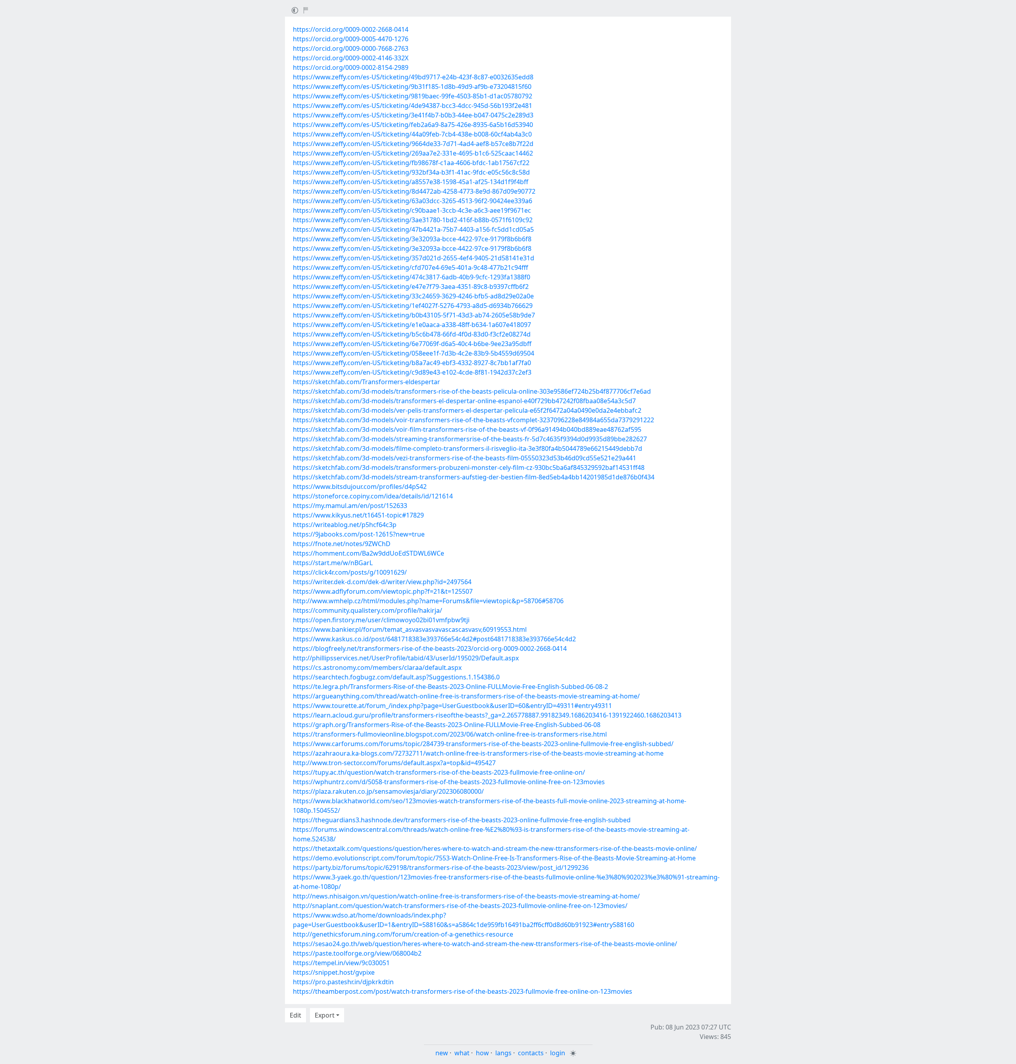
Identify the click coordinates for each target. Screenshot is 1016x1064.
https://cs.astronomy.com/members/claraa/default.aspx (377, 667)
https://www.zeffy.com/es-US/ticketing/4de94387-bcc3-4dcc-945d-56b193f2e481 (412, 105)
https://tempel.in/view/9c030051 (341, 962)
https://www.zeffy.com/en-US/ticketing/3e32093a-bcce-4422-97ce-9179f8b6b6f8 (412, 239)
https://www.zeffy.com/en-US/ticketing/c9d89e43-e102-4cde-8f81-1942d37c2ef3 (412, 372)
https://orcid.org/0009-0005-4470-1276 (350, 39)
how (482, 1053)
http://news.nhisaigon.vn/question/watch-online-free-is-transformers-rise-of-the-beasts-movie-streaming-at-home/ (466, 896)
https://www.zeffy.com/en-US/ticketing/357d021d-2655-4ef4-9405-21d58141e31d (413, 258)
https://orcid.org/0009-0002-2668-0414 (350, 29)
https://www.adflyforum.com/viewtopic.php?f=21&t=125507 (383, 591)
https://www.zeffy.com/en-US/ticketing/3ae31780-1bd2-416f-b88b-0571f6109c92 (413, 219)
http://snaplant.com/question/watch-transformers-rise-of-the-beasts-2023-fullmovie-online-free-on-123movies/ (460, 905)
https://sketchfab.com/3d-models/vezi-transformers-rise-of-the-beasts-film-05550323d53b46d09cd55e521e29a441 (464, 458)
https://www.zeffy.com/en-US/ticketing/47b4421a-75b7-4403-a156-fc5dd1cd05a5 (413, 229)
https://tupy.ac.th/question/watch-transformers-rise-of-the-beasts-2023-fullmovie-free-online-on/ (439, 772)
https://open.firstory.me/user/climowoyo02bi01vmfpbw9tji (381, 620)
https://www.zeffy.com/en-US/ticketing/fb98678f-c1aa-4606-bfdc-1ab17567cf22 (411, 162)
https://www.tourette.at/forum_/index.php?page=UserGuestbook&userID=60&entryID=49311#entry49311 (452, 705)
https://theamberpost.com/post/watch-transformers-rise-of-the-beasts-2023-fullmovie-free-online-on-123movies (462, 991)
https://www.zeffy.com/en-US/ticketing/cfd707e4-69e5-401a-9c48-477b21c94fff (410, 267)
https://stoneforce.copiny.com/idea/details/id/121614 (373, 496)
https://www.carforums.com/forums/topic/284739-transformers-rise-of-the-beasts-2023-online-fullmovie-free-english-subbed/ (483, 743)
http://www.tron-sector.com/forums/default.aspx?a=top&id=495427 (394, 762)
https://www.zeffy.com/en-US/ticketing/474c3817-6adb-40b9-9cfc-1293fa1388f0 (411, 277)
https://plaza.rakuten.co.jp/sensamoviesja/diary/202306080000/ (388, 791)
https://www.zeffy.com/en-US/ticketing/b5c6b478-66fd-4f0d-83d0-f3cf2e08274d (412, 334)
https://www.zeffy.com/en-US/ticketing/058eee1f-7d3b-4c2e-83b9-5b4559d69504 (413, 353)
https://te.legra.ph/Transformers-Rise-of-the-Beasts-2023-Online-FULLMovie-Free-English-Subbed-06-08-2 (450, 686)
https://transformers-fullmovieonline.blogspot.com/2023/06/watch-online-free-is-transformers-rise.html (450, 734)
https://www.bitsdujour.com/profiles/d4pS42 (360, 486)
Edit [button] (295, 1015)
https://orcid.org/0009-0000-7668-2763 (350, 48)
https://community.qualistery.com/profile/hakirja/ (367, 610)
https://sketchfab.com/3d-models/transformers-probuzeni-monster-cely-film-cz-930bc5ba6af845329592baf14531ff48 (469, 467)
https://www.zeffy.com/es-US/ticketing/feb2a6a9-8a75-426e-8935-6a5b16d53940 (413, 124)
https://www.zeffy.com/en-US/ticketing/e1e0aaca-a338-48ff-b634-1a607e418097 (412, 324)
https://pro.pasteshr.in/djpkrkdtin (343, 981)
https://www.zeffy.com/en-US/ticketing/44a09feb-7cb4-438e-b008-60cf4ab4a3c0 (412, 134)
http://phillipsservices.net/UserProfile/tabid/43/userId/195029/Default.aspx (406, 658)
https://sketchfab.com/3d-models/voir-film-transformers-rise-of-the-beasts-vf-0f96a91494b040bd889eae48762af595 (467, 429)
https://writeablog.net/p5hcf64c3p (344, 524)
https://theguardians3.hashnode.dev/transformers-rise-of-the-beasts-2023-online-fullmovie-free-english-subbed (462, 820)
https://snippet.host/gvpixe (334, 972)
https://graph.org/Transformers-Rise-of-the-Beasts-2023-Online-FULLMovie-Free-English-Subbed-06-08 (446, 724)
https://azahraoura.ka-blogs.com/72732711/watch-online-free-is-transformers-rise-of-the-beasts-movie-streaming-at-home (478, 753)
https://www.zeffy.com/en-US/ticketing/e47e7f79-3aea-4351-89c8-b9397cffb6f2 (411, 286)
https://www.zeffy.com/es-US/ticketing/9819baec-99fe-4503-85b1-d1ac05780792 (412, 96)
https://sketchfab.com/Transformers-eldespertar (366, 381)
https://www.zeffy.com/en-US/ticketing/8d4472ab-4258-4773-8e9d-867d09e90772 (414, 191)
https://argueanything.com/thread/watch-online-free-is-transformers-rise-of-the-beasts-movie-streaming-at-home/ (466, 696)
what (462, 1053)
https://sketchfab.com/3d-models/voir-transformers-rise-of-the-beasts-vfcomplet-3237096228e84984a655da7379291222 (473, 420)
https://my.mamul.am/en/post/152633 (350, 505)
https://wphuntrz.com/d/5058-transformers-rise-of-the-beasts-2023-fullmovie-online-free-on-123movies (449, 781)
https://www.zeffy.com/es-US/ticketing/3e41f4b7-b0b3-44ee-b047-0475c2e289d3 (413, 115)
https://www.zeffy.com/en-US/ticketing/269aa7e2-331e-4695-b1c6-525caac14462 (413, 153)
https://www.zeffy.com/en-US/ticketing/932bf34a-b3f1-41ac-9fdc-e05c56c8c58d (411, 172)
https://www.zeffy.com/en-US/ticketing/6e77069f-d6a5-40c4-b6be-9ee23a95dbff (412, 343)
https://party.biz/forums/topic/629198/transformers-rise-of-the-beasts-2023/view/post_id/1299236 (441, 867)
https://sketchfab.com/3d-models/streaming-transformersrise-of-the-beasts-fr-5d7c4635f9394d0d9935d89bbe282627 (470, 439)
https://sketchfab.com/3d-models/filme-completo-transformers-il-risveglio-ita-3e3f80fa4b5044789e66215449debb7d (467, 448)
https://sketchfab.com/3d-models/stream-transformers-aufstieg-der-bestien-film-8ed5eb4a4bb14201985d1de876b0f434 (473, 477)
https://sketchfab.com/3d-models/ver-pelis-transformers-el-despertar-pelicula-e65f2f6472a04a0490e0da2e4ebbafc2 (467, 410)
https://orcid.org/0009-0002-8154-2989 (350, 67)
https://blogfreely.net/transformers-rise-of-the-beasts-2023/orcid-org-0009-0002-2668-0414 (430, 648)
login (557, 1053)
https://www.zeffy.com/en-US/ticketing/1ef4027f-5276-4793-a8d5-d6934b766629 (413, 305)
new (441, 1053)
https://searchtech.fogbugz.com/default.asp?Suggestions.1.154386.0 (396, 677)
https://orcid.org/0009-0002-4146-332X (350, 58)
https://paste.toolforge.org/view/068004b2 (357, 953)
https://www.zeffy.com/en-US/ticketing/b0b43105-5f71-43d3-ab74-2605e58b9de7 (414, 315)
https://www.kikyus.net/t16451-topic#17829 (358, 515)
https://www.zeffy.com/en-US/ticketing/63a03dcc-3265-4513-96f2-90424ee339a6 (412, 200)
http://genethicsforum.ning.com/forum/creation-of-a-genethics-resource (403, 934)
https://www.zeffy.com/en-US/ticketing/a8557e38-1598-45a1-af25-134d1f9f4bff (410, 181)
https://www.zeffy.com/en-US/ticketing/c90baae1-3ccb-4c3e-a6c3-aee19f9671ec (412, 210)
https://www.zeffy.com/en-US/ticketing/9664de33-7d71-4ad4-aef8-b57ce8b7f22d (413, 143)
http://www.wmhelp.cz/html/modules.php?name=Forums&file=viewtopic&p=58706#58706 (428, 600)
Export (325, 1015)
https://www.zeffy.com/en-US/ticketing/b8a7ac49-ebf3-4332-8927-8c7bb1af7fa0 (412, 362)
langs (503, 1053)
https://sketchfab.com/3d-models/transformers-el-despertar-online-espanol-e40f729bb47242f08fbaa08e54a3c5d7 (464, 400)
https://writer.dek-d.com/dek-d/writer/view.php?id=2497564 (382, 581)
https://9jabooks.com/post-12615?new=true (359, 534)
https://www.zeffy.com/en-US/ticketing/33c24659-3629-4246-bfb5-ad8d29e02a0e (413, 296)
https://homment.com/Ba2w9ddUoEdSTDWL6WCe (368, 553)
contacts (531, 1053)
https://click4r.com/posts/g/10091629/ (350, 572)
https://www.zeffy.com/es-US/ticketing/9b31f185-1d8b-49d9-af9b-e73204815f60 (412, 86)
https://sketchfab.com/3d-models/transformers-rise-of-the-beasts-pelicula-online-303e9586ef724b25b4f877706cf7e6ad (472, 391)
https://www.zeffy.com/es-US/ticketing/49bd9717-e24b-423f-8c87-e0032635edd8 (413, 77)
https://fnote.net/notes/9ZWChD (342, 543)
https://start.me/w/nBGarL (333, 562)
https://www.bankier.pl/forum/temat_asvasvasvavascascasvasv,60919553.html (410, 629)
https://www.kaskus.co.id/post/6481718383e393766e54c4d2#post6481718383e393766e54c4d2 (434, 639)
